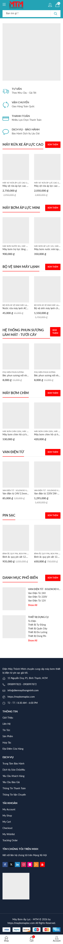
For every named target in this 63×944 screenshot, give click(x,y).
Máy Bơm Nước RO (11, 246)
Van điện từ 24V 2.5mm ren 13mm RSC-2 (24, 494)
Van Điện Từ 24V (37, 593)
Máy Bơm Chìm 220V (12, 431)
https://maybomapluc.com (21, 697)
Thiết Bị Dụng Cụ (38, 617)
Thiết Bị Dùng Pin (37, 636)
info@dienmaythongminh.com (23, 690)
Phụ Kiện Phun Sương (13, 372)
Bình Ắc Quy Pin (10, 554)
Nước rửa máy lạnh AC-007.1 (18, 308)
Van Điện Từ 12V (37, 601)
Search (55, 13)
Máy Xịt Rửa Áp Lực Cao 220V (16, 183)
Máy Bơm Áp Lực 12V (44, 246)
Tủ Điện (32, 621)
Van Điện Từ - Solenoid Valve (17, 490)
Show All (32, 605)
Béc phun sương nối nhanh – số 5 (20, 375)
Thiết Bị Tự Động (37, 625)
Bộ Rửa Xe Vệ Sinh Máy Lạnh (16, 305)
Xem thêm (53, 145)
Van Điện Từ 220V (37, 597)
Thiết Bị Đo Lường (37, 632)
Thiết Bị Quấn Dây (37, 629)
